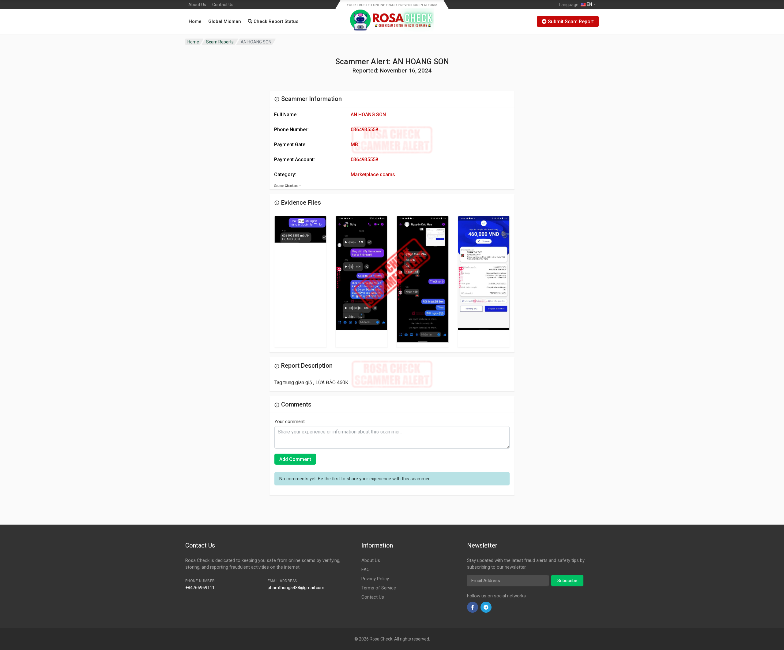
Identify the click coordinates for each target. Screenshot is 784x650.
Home (195, 21)
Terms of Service (378, 588)
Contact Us (222, 4)
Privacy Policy (375, 578)
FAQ (365, 569)
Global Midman (224, 21)
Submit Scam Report (570, 21)
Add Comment (295, 459)
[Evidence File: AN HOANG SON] (300, 229)
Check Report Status (275, 21)
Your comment (289, 421)
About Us (197, 4)
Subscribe (567, 580)
